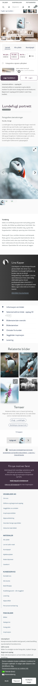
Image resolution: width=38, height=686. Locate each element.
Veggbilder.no (9, 494)
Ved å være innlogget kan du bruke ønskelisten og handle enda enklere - (19, 452)
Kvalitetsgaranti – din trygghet (13, 591)
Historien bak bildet (10, 528)
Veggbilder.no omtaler (10, 508)
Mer (32, 56)
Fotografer (30, 2)
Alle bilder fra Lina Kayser (20, 293)
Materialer (8, 535)
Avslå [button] (6, 681)
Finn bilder (8, 613)
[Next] (35, 172)
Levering (6, 596)
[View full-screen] (35, 149)
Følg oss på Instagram (12, 485)
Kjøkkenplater (8, 554)
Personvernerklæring (10, 606)
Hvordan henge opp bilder (12, 523)
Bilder (5, 2)
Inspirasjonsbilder (9, 513)
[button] (15, 355)
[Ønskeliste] (29, 7)
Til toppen (19, 432)
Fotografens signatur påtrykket (16, 63)
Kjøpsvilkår (7, 601)
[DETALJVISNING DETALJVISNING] (19, 172)
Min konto (6, 581)
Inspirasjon (17, 2)
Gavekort (6, 564)
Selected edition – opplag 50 (11, 84)
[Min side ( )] (23, 7)
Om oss (5, 498)
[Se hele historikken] (28, 440)
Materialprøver (8, 559)
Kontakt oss (7, 576)
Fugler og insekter (7, 11)
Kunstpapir (7, 549)
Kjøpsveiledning (8, 518)
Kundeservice (9, 572)
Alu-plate (6, 540)
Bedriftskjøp (7, 586)
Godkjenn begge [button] (29, 681)
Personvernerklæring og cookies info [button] (15, 668)
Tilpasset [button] (16, 681)
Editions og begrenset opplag (13, 503)
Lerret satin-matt (9, 544)
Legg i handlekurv (9, 78)
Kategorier (6, 622)
